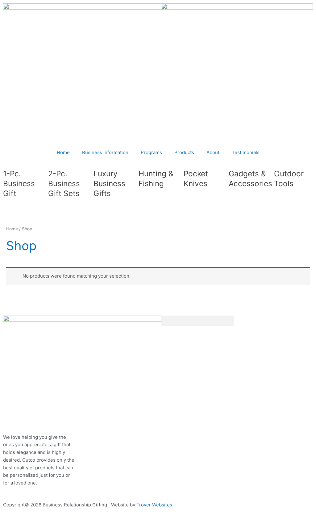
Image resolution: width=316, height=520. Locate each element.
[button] (197, 321)
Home (63, 152)
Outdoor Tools (289, 178)
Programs (151, 152)
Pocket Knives (196, 178)
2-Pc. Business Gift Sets (64, 183)
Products (184, 152)
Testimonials (246, 152)
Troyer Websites (154, 505)
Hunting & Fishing (156, 178)
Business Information (105, 152)
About (212, 152)
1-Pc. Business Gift (19, 183)
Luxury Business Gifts (109, 183)
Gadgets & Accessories (250, 178)
